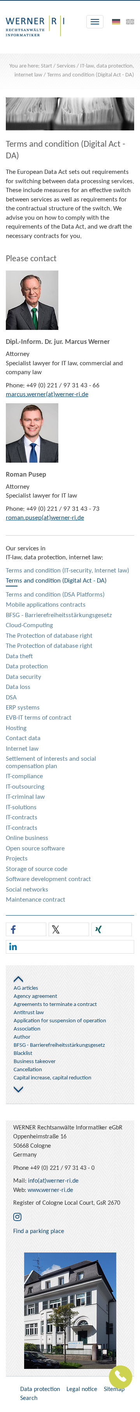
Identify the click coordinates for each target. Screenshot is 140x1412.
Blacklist (23, 1053)
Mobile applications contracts (46, 605)
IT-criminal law (25, 797)
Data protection (27, 666)
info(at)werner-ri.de (53, 1181)
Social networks (27, 889)
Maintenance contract (35, 900)
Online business (27, 838)
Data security (23, 677)
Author (22, 1037)
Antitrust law (29, 1013)
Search (28, 1398)
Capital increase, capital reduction (52, 1078)
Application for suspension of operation (60, 1021)
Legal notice (81, 1389)
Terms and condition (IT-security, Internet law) (67, 570)
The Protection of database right (49, 636)
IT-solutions (21, 807)
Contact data (23, 738)
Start (46, 66)
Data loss (18, 687)
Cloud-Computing (29, 625)
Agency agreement (35, 996)
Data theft (19, 656)
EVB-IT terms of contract (39, 718)
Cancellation (28, 1070)
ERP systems (23, 707)
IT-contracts (21, 817)
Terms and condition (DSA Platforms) (55, 595)
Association (27, 1029)
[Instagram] (17, 1218)
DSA (11, 697)
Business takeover (35, 1062)
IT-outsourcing (25, 787)
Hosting (16, 728)
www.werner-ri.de (50, 1190)
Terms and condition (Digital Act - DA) (90, 75)
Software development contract (48, 879)
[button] (26, 930)
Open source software (35, 848)
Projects (17, 858)
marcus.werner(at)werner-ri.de (47, 394)
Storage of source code (36, 869)
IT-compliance (24, 776)
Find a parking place (38, 1231)
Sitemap (114, 1389)
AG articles (26, 988)
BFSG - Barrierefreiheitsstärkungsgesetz (59, 615)
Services (66, 66)
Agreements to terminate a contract (55, 1005)
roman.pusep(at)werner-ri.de (45, 518)
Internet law (22, 749)
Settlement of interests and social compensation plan (51, 762)
